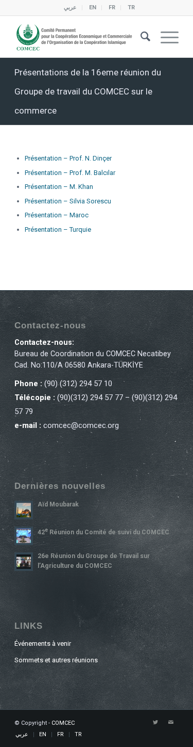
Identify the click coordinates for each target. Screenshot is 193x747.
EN (92, 7)
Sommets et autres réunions (56, 660)
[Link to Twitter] (155, 722)
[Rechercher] (140, 36)
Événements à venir (42, 643)
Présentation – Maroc (57, 215)
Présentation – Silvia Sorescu (68, 201)
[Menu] (164, 36)
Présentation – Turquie (58, 229)
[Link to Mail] (171, 722)
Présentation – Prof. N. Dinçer (68, 158)
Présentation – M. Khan (59, 186)
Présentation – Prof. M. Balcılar (70, 173)
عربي (70, 7)
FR (112, 7)
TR (131, 7)
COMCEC (63, 723)
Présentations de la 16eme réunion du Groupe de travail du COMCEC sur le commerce (87, 91)
